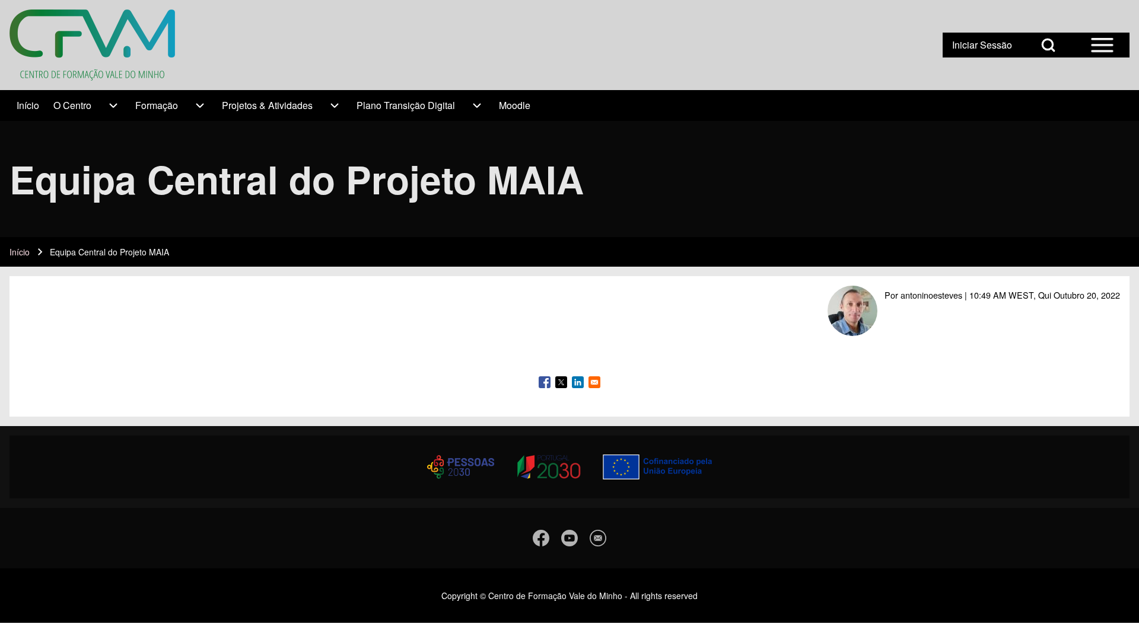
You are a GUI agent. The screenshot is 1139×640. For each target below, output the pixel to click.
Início (19, 252)
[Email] (598, 538)
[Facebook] (541, 538)
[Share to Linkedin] (578, 382)
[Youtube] (569, 538)
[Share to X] (561, 382)
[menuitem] (27, 105)
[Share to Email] (594, 382)
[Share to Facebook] (545, 382)
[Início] (92, 45)
